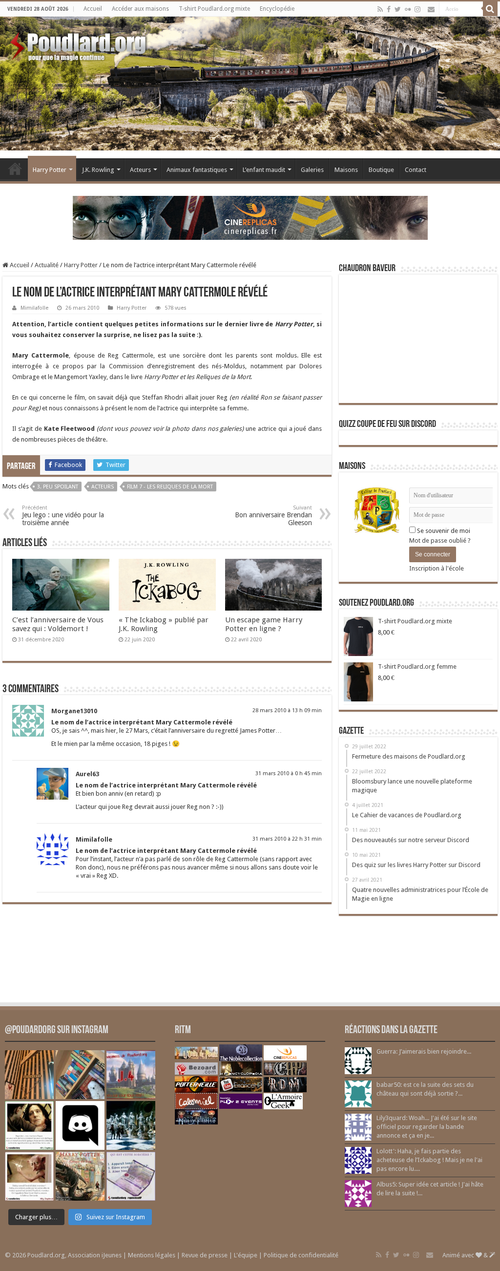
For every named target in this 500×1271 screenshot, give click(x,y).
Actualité (47, 265)
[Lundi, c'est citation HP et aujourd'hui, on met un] (29, 1176)
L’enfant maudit (264, 169)
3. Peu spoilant (57, 487)
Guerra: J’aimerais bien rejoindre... (423, 1051)
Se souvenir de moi (443, 530)
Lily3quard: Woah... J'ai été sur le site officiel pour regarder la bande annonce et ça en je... (426, 1126)
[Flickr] (408, 9)
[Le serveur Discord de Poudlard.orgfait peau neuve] (80, 1125)
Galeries (312, 169)
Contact (415, 169)
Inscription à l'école (436, 568)
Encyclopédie (277, 8)
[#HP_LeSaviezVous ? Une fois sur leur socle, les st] (130, 1125)
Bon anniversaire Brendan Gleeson (273, 516)
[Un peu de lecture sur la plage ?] (80, 1074)
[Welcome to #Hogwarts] (29, 1074)
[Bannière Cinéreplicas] (250, 217)
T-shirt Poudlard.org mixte (214, 8)
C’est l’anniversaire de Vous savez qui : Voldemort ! (58, 624)
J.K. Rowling (98, 169)
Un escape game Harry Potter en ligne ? (263, 624)
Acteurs (140, 169)
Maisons (346, 169)
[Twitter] (398, 9)
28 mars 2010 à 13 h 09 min (287, 710)
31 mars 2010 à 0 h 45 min (288, 773)
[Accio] (490, 8)
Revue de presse (205, 1255)
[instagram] (417, 9)
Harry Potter (49, 169)
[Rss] (380, 9)
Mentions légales (151, 1255)
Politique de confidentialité (301, 1255)
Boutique (381, 169)
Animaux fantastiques (197, 169)
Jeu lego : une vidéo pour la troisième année (63, 516)
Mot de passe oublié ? (440, 540)
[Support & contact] (431, 9)
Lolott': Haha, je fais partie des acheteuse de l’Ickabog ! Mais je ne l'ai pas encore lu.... (429, 1159)
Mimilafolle (34, 308)
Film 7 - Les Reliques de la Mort (170, 487)
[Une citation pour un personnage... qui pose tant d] (29, 1125)
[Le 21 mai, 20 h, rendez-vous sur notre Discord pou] (80, 1176)
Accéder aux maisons (140, 8)
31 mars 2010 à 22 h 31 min (287, 839)
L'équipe (245, 1255)
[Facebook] (389, 9)
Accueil (92, 8)
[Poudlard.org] (79, 44)
